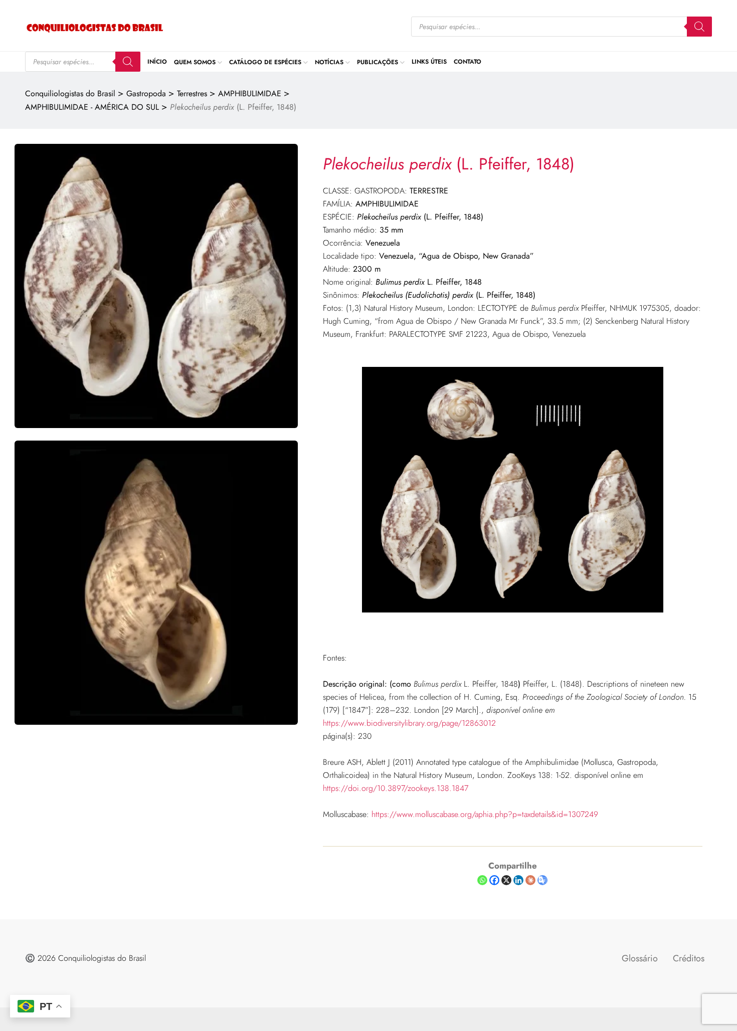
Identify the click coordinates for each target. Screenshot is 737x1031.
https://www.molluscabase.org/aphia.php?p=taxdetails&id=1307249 (485, 814)
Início (157, 62)
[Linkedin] (518, 880)
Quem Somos (195, 61)
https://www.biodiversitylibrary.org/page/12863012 (409, 723)
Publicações (377, 61)
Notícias (329, 61)
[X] (506, 880)
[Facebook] (494, 880)
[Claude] (530, 880)
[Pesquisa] (699, 27)
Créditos (688, 958)
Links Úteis (429, 62)
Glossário (640, 958)
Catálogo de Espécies (265, 61)
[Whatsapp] (482, 880)
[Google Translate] (542, 880)
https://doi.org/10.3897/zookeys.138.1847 (395, 788)
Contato (467, 62)
